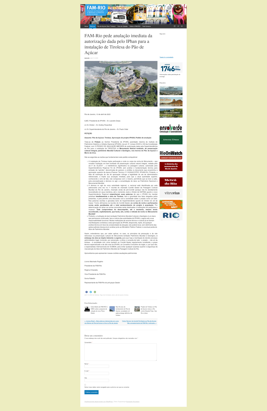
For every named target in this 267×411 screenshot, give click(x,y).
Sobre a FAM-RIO (135, 26)
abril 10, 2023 (94, 58)
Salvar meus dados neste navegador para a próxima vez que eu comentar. (106, 387)
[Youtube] (182, 26)
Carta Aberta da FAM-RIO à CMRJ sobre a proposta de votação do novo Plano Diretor (99, 310)
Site (85, 378)
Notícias (92, 26)
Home (86, 26)
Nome (86, 364)
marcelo (86, 58)
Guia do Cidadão (123, 26)
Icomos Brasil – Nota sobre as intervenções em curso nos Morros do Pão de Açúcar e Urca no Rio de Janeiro (101, 322)
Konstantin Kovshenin (132, 402)
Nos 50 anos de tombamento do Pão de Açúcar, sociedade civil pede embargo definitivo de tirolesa (124, 311)
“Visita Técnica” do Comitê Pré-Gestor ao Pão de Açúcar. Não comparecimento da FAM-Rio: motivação (139, 322)
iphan (113, 295)
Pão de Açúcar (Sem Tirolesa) (106, 26)
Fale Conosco (146, 26)
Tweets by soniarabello (166, 57)
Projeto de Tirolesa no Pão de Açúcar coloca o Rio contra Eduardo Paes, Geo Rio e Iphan (149, 310)
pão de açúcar (120, 295)
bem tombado (107, 295)
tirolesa (126, 295)
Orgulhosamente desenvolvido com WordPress (98, 402)
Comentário (88, 342)
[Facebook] (174, 26)
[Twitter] (178, 26)
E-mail (86, 371)
